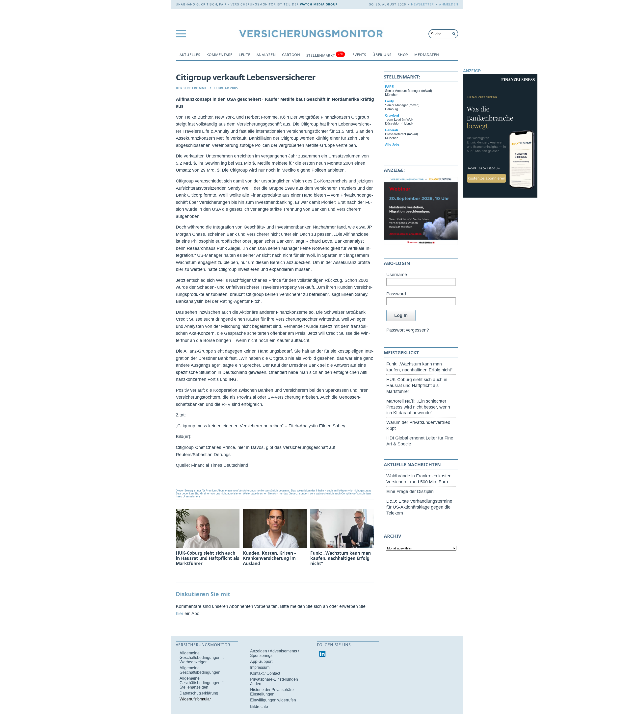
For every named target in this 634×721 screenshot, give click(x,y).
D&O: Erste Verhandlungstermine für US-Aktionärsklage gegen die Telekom (419, 506)
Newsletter (422, 4)
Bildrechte (259, 706)
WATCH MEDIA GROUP (319, 4)
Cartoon (291, 54)
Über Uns (382, 54)
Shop (403, 54)
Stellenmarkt (324, 55)
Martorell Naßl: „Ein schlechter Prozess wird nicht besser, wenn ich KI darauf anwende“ (418, 406)
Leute (244, 54)
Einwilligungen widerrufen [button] (273, 700)
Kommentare (220, 54)
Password (396, 293)
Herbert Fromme (191, 88)
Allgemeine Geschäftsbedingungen (200, 670)
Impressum (259, 667)
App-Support (261, 661)
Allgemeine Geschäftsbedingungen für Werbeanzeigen (203, 657)
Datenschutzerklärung (199, 693)
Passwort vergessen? (407, 330)
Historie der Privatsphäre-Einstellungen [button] (272, 692)
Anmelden (448, 4)
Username (396, 274)
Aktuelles (190, 54)
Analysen (266, 54)
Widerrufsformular (195, 699)
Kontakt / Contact (265, 673)
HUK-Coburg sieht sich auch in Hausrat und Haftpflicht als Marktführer (416, 385)
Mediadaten (426, 54)
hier (179, 613)
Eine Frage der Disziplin (410, 491)
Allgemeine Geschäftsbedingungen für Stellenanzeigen (203, 682)
